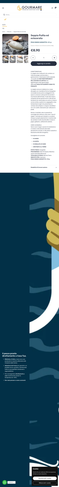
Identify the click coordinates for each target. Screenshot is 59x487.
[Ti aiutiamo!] (4, 482)
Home (3, 31)
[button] (55, 8)
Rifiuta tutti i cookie (45, 483)
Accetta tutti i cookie (44, 478)
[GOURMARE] (29, 8)
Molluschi (9, 31)
